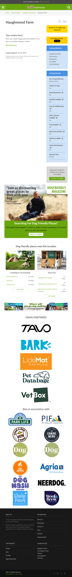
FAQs (38, 530)
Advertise (39, 533)
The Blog (8, 555)
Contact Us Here (57, 178)
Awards (8, 548)
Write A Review (11, 45)
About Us (39, 519)
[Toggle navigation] (3, 7)
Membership (40, 523)
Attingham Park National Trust (47, 284)
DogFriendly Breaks (11, 559)
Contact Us (40, 526)
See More (20, 289)
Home (7, 12)
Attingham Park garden (45, 278)
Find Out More (44, 1)
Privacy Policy (9, 574)
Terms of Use (18, 574)
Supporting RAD (41, 537)
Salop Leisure (11, 284)
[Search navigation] (69, 7)
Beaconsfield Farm (12, 276)
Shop (7, 552)
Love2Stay (10, 280)
